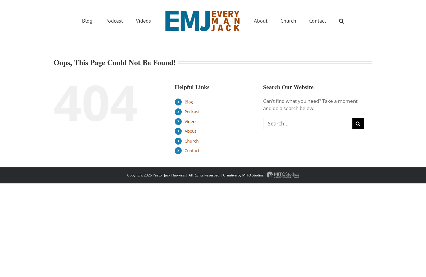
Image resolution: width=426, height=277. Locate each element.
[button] (318, 20)
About (190, 131)
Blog (189, 102)
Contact (192, 150)
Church (192, 141)
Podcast (192, 111)
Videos (191, 121)
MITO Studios (253, 175)
